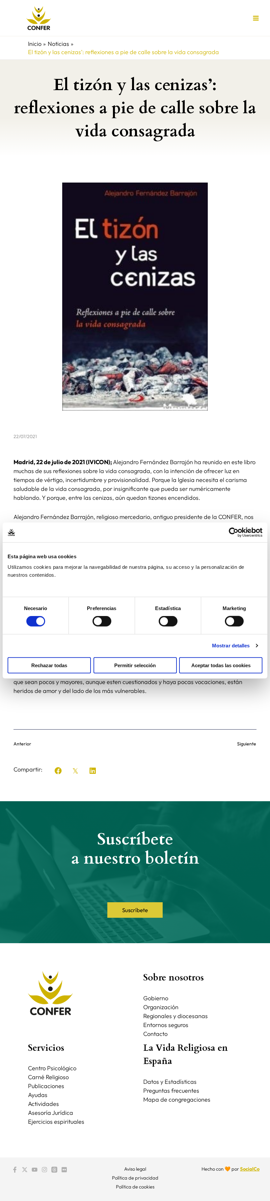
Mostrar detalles (231, 645)
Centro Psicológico (52, 1068)
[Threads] (54, 1170)
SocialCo (249, 1169)
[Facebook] (15, 1170)
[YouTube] (35, 1170)
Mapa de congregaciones (176, 1099)
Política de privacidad (135, 1178)
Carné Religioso (48, 1077)
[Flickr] (64, 1170)
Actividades (43, 1104)
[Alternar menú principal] (255, 18)
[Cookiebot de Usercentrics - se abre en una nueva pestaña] (233, 532)
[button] (58, 771)
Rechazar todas (49, 665)
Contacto (155, 1034)
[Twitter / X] (25, 1170)
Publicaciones (46, 1086)
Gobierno (155, 998)
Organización (160, 1007)
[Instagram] (44, 1170)
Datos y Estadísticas (170, 1081)
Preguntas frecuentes (171, 1090)
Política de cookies (135, 1187)
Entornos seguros (165, 1025)
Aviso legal (135, 1169)
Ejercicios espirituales (56, 1121)
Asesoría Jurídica (50, 1112)
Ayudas (37, 1095)
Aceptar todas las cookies (221, 665)
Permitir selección (135, 665)
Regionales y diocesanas (175, 1016)
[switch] (102, 621)
